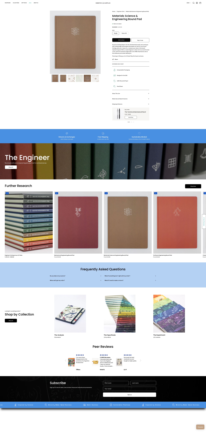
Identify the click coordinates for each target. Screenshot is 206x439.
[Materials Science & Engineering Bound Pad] (55, 78)
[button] (8, 3)
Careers (79, 421)
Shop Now (193, 186)
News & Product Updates (84, 424)
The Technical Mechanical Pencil (135, 112)
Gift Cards (102, 419)
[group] (103, 224)
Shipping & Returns (117, 104)
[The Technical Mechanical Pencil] (118, 114)
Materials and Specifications (119, 98)
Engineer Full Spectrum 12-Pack (13, 255)
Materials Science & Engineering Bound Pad (116, 255)
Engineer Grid (120, 11)
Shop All (11, 167)
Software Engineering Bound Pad (162, 255)
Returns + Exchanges (105, 416)
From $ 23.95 (57, 257)
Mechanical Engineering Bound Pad (64, 255)
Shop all (11, 320)
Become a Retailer (82, 419)
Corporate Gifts (81, 416)
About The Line (116, 93)
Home (113, 11)
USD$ (188, 2)
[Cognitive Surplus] (103, 3)
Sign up (130, 394)
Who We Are (80, 414)
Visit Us (101, 424)
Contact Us (102, 421)
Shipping (101, 414)
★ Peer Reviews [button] (204, 221)
